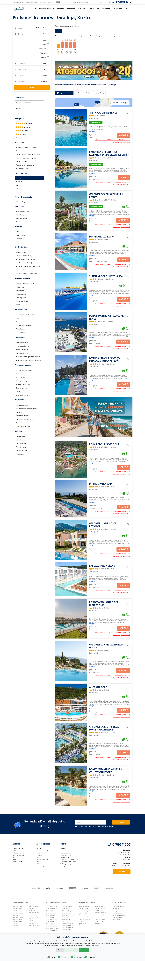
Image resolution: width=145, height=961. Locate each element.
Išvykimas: (21, 63)
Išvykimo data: (23, 69)
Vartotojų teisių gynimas (67, 864)
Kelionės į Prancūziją (35, 912)
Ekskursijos (39, 855)
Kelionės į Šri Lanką (51, 911)
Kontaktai (51, 2)
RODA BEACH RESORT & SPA (104, 444)
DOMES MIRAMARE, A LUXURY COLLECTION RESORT (105, 771)
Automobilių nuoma (118, 906)
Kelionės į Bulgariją (18, 913)
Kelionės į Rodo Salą (101, 915)
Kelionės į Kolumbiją (52, 928)
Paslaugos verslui (65, 857)
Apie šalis (39, 848)
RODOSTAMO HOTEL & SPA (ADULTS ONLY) (103, 604)
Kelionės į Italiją (17, 915)
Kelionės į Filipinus (51, 924)
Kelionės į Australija (67, 906)
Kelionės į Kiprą (17, 919)
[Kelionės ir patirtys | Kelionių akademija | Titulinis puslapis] (22, 9)
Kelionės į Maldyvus (67, 925)
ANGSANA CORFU (98, 687)
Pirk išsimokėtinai (117, 913)
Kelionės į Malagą (100, 919)
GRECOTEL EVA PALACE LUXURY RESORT (106, 196)
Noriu (121, 822)
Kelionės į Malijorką (101, 917)
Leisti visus (84, 950)
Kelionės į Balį (50, 921)
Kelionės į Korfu (83, 917)
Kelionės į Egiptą (17, 908)
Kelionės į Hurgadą (84, 911)
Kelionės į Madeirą (100, 912)
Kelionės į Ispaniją (18, 917)
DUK (37, 861)
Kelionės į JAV (66, 908)
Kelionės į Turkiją (17, 906)
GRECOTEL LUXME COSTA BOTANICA (102, 525)
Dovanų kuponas (117, 919)
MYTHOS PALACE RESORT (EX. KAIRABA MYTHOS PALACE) (105, 360)
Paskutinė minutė (103, 9)
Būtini (53, 957)
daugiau (92, 131)
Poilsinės (60, 9)
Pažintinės (71, 9)
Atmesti (59, 950)
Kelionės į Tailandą (51, 906)
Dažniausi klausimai (32, 2)
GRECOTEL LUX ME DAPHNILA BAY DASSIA (107, 646)
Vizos (38, 853)
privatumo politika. (108, 826)
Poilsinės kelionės (18, 851)
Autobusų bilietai (117, 917)
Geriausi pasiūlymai (46, 9)
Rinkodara (92, 957)
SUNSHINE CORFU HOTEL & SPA (106, 276)
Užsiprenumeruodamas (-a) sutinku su (96, 826)
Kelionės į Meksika (51, 919)
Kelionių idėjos (40, 866)
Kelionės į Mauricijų (51, 930)
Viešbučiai (39, 857)
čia (99, 945)
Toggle (49, 957)
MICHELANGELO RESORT (102, 237)
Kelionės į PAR (66, 913)
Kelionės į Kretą (83, 908)
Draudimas (115, 908)
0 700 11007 (121, 845)
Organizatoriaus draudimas (68, 861)
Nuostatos (78, 957)
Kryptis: (20, 34)
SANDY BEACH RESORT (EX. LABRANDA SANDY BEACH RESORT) (108, 153)
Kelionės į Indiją (66, 929)
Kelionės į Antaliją (84, 906)
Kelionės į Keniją (66, 911)
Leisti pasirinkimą (71, 950)
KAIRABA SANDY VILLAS (102, 566)
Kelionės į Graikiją (18, 911)
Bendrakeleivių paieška (43, 859)
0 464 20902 (126, 865)
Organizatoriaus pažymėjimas (69, 859)
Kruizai (91, 9)
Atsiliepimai (39, 864)
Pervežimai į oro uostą (119, 915)
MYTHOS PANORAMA (100, 484)
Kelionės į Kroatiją (34, 906)
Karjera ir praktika (65, 853)
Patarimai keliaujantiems (43, 851)
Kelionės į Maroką (51, 917)
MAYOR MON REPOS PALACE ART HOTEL (107, 317)
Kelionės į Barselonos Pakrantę (82, 923)
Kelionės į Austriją (34, 921)
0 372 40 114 (113, 865)
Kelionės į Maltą (17, 921)
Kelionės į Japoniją (51, 926)
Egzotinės (82, 9)
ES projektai (63, 866)
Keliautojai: (22, 81)
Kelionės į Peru (50, 913)
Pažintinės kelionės (18, 853)
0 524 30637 (126, 860)
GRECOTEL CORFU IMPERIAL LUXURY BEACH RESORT (104, 728)
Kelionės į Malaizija (67, 927)
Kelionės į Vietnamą (51, 908)
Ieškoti (31, 87)
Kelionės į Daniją (33, 923)
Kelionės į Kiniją (50, 915)
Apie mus (43, 2)
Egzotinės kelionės (18, 855)
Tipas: (20, 28)
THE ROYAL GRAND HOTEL (103, 113)
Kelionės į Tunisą (33, 915)
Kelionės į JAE (66, 919)
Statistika (65, 957)
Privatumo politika (65, 855)
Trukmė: (20, 75)
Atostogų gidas (19, 2)
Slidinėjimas (117, 9)
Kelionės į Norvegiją (34, 925)
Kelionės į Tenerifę (84, 919)
